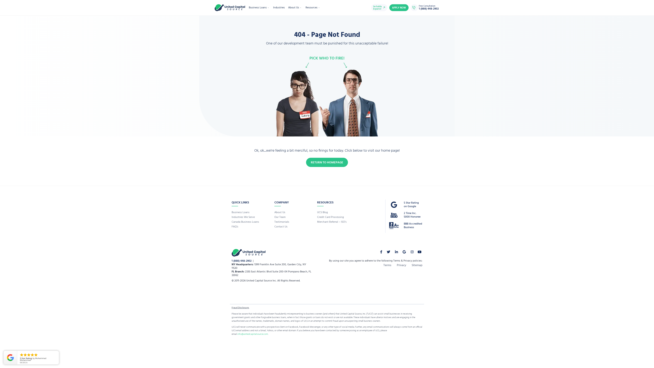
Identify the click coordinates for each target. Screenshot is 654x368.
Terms (387, 265)
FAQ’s (235, 226)
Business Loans (258, 7)
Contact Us (280, 226)
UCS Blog (322, 212)
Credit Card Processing (330, 217)
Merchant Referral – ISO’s (332, 222)
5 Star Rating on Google (411, 205)
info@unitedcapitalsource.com (252, 334)
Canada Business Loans (245, 222)
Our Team (280, 217)
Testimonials (281, 222)
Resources (311, 7)
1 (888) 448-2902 (242, 261)
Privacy (401, 265)
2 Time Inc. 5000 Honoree (412, 215)
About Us (293, 7)
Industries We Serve (243, 217)
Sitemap (417, 265)
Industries (279, 7)
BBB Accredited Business (413, 226)
